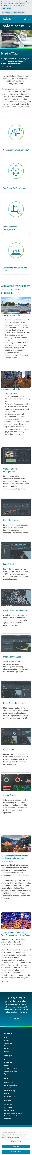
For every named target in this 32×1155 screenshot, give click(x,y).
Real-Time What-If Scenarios (15, 610)
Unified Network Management (10, 470)
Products (7, 1046)
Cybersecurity (8, 1074)
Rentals (6, 1051)
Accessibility (8, 1088)
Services (6, 1049)
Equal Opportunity (9, 1091)
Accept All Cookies (16, 1151)
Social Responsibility (10, 1068)
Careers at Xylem (9, 1082)
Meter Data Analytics (12, 657)
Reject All (16, 1146)
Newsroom (7, 1060)
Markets (6, 1040)
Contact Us (7, 1119)
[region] (16, 1141)
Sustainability (8, 1063)
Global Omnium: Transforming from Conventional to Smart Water (16, 934)
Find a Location (9, 1110)
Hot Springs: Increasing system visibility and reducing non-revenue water (14, 858)
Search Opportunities (10, 1085)
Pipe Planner (8, 749)
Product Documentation (11, 1116)
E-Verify (6, 1093)
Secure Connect (10, 795)
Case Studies (8, 1107)
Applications (8, 1043)
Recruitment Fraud (9, 1096)
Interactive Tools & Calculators (13, 1113)
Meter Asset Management (14, 703)
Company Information (10, 1071)
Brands (6, 1037)
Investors (7, 1065)
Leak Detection (9, 564)
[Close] (30, 1130)
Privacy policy (15, 1137)
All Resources (8, 1105)
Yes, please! (6, 8)
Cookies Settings (16, 1141)
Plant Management (11, 520)
